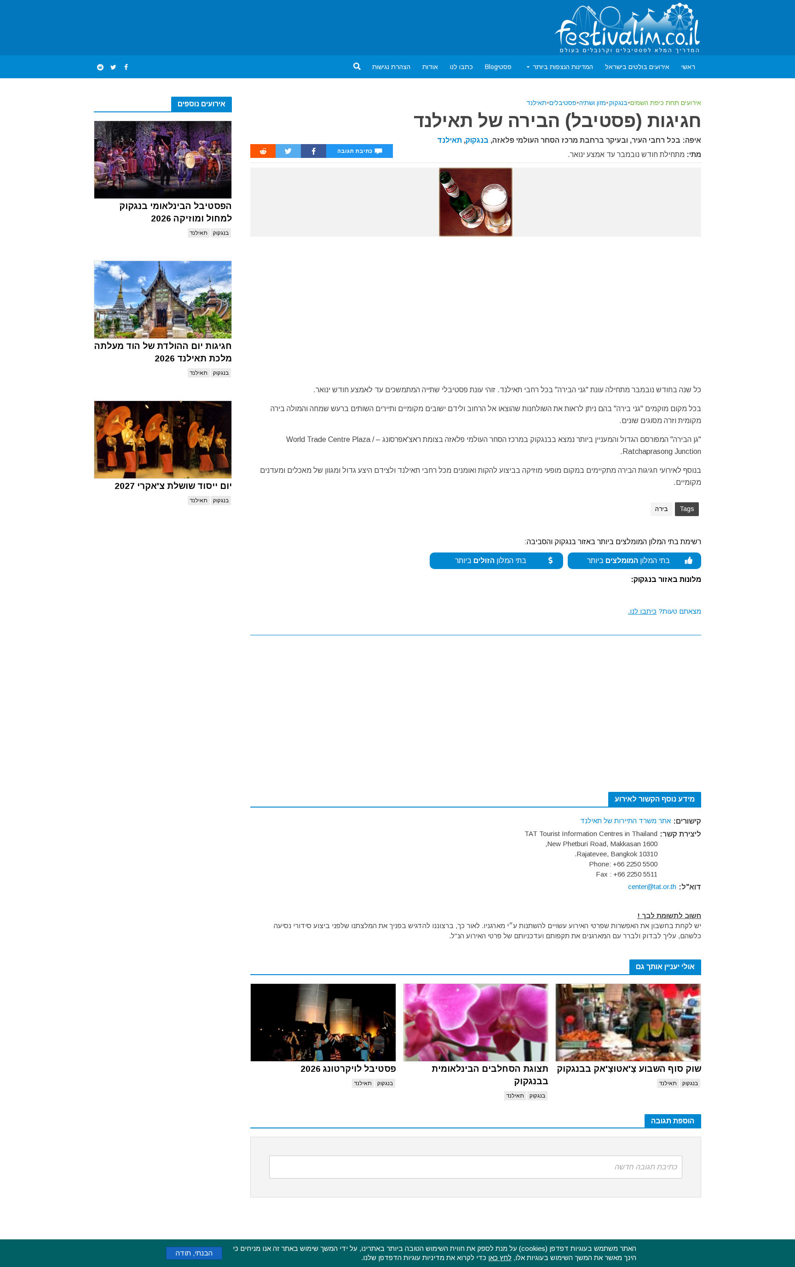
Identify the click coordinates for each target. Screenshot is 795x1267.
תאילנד (198, 233)
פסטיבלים (562, 102)
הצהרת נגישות (391, 66)
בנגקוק (221, 233)
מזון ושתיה (592, 102)
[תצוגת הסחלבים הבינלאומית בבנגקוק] (476, 1022)
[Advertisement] (261, 25)
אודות (430, 66)
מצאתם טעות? (664, 611)
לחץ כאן (500, 1257)
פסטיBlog (498, 66)
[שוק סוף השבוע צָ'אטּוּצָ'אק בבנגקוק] (628, 1022)
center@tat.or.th (652, 886)
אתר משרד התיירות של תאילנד (625, 821)
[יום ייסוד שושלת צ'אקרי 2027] (163, 440)
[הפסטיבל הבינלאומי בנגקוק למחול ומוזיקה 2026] (163, 160)
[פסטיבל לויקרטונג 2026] (323, 1022)
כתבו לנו (461, 66)
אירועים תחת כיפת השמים (665, 102)
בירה (661, 508)
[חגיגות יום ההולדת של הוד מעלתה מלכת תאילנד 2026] (163, 300)
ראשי (688, 66)
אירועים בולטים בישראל (637, 66)
